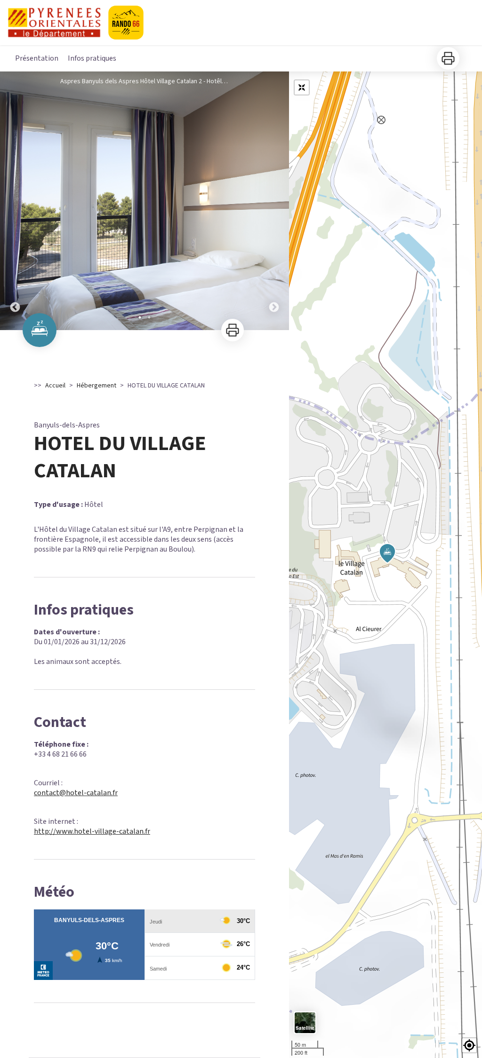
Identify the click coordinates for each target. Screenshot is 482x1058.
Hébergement (96, 385)
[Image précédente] (15, 200)
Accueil (55, 385)
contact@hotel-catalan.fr (76, 793)
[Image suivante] (274, 200)
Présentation (36, 58)
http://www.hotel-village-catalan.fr (92, 831)
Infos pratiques (92, 58)
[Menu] (461, 20)
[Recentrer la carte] (302, 87)
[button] (469, 1045)
